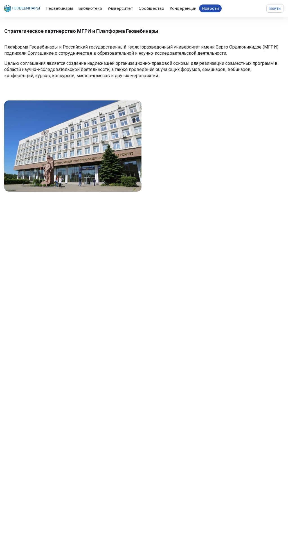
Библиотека (90, 8)
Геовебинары (59, 8)
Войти (275, 8)
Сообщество (151, 8)
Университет (120, 8)
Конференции (183, 8)
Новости (210, 8)
